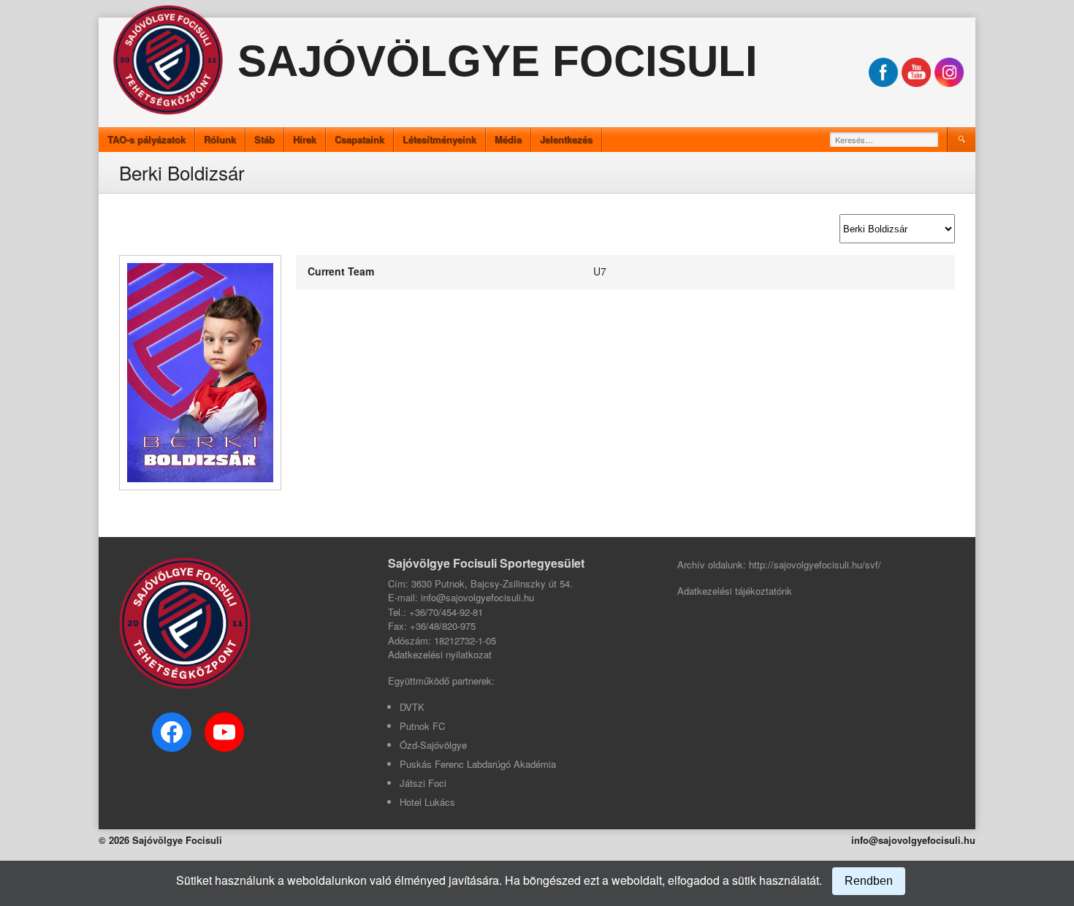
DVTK (412, 707)
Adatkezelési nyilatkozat (440, 654)
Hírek (304, 139)
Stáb (264, 139)
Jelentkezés (566, 139)
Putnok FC (422, 726)
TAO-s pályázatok (146, 139)
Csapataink (359, 139)
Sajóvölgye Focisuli (497, 61)
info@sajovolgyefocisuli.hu (913, 840)
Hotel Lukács (427, 802)
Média (508, 139)
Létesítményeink (439, 139)
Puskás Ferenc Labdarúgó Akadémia (478, 764)
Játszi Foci (423, 783)
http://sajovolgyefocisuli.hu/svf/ (815, 564)
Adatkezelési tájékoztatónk (734, 591)
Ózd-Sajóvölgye (433, 745)
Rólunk (220, 139)
